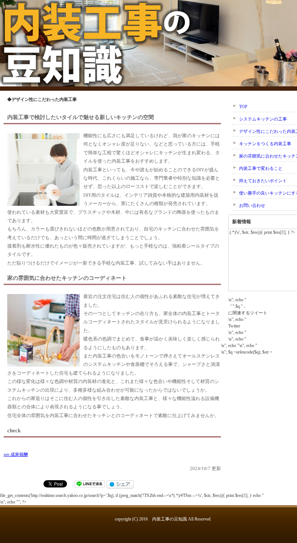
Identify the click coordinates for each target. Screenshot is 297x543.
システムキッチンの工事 (263, 119)
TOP (243, 106)
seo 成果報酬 (16, 454)
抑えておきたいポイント (263, 180)
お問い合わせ (252, 205)
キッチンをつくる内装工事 (265, 143)
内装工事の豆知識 (169, 519)
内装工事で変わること (261, 168)
